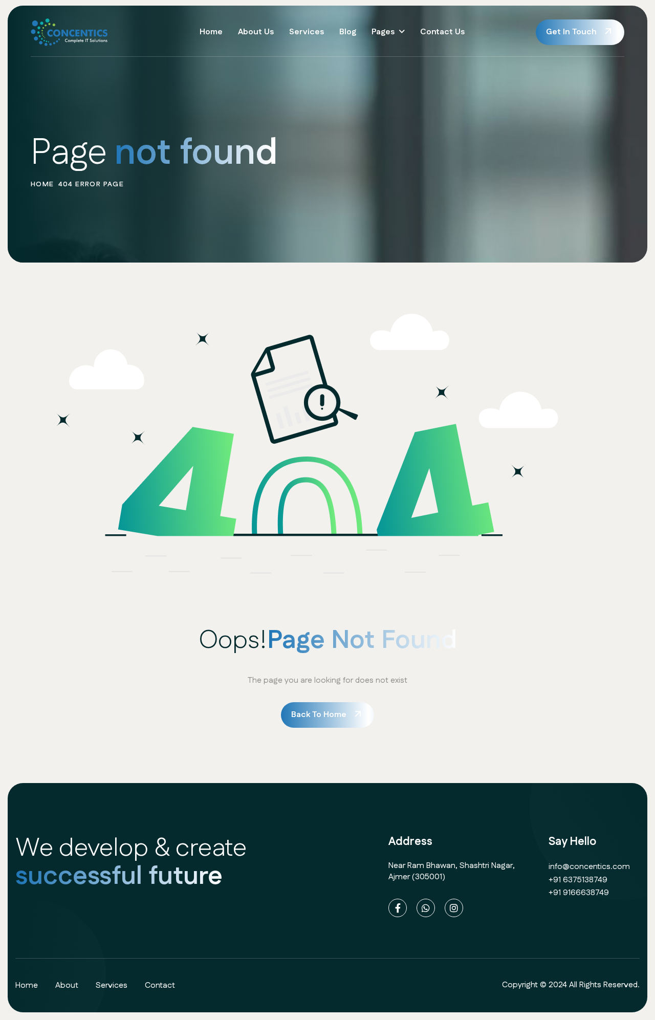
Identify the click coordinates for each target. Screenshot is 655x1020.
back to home (318, 715)
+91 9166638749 (579, 893)
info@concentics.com (589, 867)
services (111, 985)
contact (160, 985)
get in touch (571, 32)
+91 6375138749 (578, 880)
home (42, 184)
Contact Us (442, 32)
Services (306, 32)
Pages (383, 32)
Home (211, 32)
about (66, 985)
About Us (256, 32)
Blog (347, 32)
